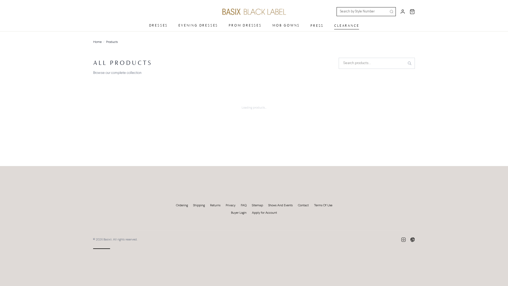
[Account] (402, 11)
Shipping (199, 205)
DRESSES (158, 25)
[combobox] (377, 63)
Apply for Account (264, 213)
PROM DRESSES (245, 25)
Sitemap (257, 205)
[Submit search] (391, 12)
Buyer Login (239, 213)
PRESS (317, 26)
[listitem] (403, 239)
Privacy (230, 205)
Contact (303, 205)
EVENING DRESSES (198, 25)
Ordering (182, 205)
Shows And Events (280, 205)
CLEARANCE (346, 26)
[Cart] (412, 11)
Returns (215, 205)
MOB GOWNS (286, 25)
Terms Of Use (323, 205)
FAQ (244, 205)
